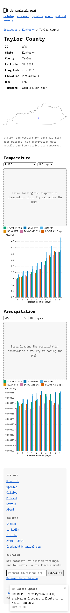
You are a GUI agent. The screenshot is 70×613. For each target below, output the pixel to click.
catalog (9, 16)
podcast (60, 16)
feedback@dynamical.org (23, 546)
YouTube (11, 535)
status (8, 21)
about (49, 16)
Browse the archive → (22, 578)
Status (11, 504)
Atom (9, 541)
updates (37, 16)
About (10, 509)
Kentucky (28, 29)
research (23, 16)
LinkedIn (12, 529)
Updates (11, 487)
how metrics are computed (41, 145)
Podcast (11, 498)
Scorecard (11, 29)
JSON (20, 541)
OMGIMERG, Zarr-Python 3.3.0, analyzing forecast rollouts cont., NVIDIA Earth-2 (38, 598)
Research (12, 481)
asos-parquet (13, 141)
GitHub (11, 524)
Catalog (11, 492)
